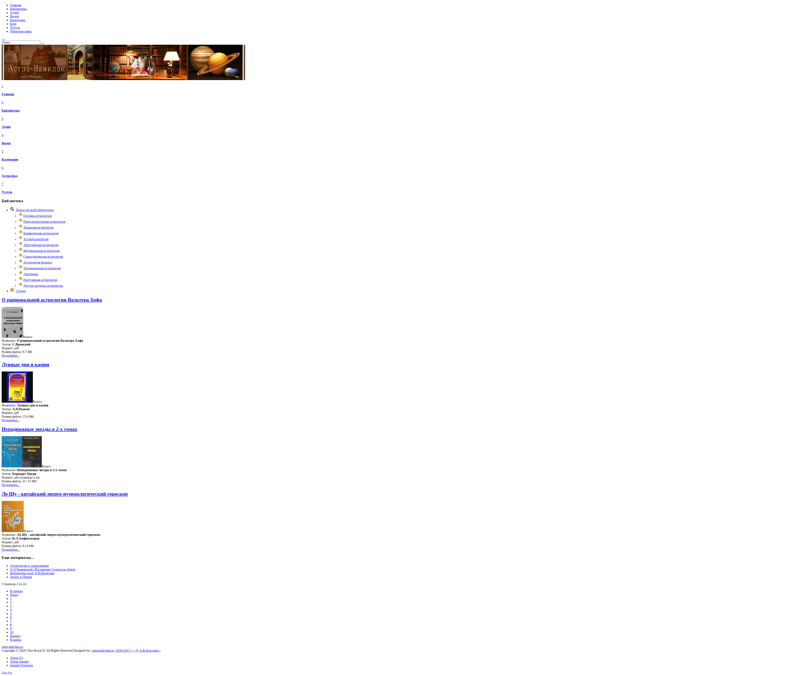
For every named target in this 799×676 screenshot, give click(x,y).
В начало (16, 591)
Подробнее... (11, 355)
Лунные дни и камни (25, 364)
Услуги (7, 192)
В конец (15, 639)
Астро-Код (9, 176)
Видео (6, 143)
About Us (16, 658)
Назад (14, 595)
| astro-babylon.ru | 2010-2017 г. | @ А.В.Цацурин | (125, 650)
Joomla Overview (21, 665)
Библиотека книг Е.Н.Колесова (32, 573)
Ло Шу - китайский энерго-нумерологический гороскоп (65, 493)
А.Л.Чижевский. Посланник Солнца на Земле (42, 569)
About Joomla (19, 661)
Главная (8, 94)
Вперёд (15, 636)
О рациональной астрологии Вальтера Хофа (52, 299)
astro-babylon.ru (12, 647)
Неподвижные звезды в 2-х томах (39, 429)
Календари (10, 159)
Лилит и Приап (21, 577)
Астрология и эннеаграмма (29, 565)
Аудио (6, 127)
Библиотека (11, 110)
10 (11, 632)
